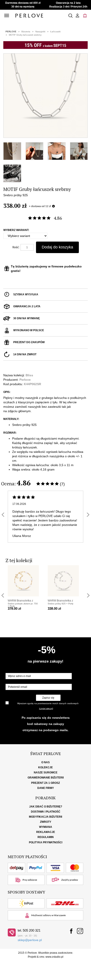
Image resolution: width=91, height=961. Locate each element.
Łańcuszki (55, 31)
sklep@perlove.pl (30, 940)
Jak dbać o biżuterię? (45, 806)
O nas (45, 762)
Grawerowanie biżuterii (46, 777)
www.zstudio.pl (54, 956)
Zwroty (45, 821)
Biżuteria (25, 31)
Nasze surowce (45, 772)
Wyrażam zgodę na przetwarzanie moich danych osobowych (48, 703)
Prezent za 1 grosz (45, 782)
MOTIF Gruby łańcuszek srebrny (25, 35)
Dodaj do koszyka (57, 247)
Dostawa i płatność (45, 811)
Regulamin (46, 837)
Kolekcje (45, 767)
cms (41, 956)
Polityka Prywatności (45, 842)
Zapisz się (48, 697)
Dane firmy (45, 788)
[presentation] (3, 515)
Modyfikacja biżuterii (45, 816)
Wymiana (45, 826)
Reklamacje (45, 832)
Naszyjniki (40, 31)
